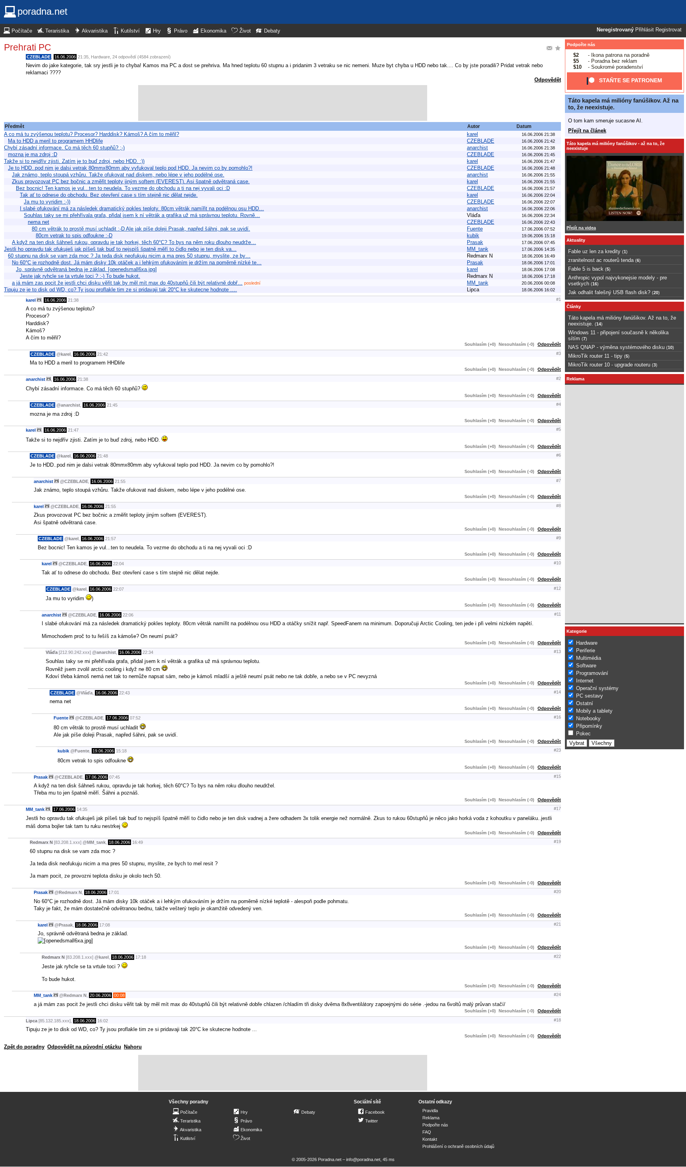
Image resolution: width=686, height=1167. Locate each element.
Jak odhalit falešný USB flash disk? (609, 292)
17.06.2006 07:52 (538, 229)
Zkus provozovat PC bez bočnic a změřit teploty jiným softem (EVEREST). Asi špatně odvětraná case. (131, 181)
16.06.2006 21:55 (538, 175)
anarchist (477, 148)
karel (472, 134)
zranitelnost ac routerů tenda (601, 260)
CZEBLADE (38, 56)
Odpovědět (547, 80)
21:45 (112, 405)
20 (655, 292)
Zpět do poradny (24, 1047)
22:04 (118, 563)
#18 (557, 1020)
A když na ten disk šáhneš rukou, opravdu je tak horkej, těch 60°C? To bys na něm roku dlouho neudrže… (134, 242)
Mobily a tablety (594, 711)
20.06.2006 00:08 (538, 283)
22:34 (148, 652)
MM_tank (477, 249)
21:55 (120, 481)
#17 (557, 808)
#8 (558, 505)
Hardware (100, 56)
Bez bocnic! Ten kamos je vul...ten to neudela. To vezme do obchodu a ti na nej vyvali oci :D (123, 188)
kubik (473, 235)
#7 (558, 480)
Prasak (475, 242)
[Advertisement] (282, 103)
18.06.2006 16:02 (538, 289)
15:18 (121, 750)
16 (594, 283)
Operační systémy (597, 688)
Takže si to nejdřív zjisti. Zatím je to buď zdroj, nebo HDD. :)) (74, 161)
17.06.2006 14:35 (538, 249)
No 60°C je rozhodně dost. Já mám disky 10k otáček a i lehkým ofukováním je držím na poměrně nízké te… (137, 263)
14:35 (82, 809)
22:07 (118, 589)
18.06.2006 (119, 842)
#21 (557, 924)
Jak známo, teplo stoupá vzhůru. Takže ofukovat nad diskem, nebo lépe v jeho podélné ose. (118, 175)
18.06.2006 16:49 (538, 256)
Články (574, 306)
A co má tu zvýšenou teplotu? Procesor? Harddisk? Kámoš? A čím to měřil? (91, 134)
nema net (38, 222)
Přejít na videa (581, 227)
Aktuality (576, 240)
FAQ (426, 1132)
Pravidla (430, 1110)
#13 (557, 651)
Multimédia (588, 658)
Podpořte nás (581, 44)
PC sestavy (589, 696)
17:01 (113, 892)
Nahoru (133, 1047)
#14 (557, 692)
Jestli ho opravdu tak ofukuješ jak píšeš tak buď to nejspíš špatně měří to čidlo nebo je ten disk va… (120, 249)
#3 (558, 353)
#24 (557, 994)
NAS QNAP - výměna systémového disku (616, 347)
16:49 (137, 842)
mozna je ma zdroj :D (32, 154)
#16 (557, 717)
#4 (558, 404)
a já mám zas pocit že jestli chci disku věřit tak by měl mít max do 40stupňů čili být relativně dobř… (127, 283)
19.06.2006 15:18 (538, 235)
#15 (557, 776)
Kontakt (429, 1139)
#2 (558, 378)
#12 (557, 588)
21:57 (110, 538)
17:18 (140, 957)
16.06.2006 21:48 (538, 168)
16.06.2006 (65, 56)
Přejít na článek (587, 131)
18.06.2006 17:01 (538, 262)
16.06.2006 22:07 (538, 202)
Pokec (583, 734)
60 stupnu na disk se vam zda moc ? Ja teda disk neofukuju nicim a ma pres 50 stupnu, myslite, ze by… (129, 256)
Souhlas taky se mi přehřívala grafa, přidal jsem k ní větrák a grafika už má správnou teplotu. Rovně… (142, 215)
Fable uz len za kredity (594, 251)
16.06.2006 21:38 (538, 134)
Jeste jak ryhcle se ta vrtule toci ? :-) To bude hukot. (80, 276)
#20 (557, 891)
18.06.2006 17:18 (538, 276)
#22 (557, 956)
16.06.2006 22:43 (538, 222)
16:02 (102, 1020)
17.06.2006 (117, 717)
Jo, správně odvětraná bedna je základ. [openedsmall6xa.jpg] (86, 269)
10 (670, 347)
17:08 (104, 925)
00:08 (119, 995)
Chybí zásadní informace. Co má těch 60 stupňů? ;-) (64, 148)
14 (598, 324)
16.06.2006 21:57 (538, 188)
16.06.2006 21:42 (538, 141)
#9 (558, 537)
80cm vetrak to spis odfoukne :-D (74, 235)
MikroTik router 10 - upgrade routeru (609, 365)
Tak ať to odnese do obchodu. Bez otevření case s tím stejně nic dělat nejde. (109, 195)
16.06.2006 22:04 (538, 195)
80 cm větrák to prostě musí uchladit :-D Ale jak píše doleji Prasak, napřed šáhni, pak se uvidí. (141, 229)
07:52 (135, 717)
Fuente (475, 229)
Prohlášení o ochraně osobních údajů (458, 1146)
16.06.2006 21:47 (538, 161)
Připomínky (589, 726)
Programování (592, 673)
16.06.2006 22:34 (538, 215)
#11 (557, 614)
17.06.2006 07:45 (538, 242)
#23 (557, 750)
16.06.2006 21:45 (538, 154)
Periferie (585, 650)
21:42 (102, 354)
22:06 (128, 615)
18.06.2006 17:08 (538, 269)
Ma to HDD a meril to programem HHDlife (55, 141)
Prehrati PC (27, 47)
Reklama (430, 1117)
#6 (558, 455)
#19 (557, 841)
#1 (558, 299)
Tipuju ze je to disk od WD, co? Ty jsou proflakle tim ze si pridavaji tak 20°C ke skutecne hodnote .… (120, 290)
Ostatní (584, 703)
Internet (585, 681)
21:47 (73, 430)
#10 (557, 562)
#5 (558, 429)
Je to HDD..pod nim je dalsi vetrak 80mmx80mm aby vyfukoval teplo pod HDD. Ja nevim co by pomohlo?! (130, 168)
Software (586, 666)
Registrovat (668, 30)
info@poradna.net (363, 1159)
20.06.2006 (100, 995)
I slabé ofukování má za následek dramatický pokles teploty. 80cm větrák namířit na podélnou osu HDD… (142, 208)
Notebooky (588, 718)
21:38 (73, 300)
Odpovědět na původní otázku (84, 1047)
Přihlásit (644, 30)
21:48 (102, 456)
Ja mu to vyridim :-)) (47, 202)
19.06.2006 (103, 750)
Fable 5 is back (585, 269)
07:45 (114, 777)
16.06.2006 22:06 (538, 208)
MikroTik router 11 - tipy (595, 356)
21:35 (83, 56)
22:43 (124, 692)
